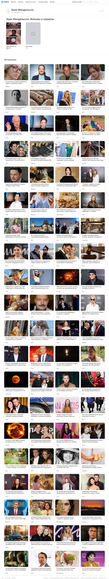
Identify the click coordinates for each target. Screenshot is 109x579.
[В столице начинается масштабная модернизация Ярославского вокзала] (42, 230)
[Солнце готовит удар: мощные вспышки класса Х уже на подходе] (16, 435)
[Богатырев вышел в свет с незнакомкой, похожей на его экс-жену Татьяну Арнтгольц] (16, 153)
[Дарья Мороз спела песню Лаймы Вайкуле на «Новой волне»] (93, 307)
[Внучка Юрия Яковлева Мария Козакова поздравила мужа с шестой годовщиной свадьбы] (16, 255)
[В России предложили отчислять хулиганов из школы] (93, 409)
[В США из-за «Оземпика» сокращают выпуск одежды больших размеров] (67, 153)
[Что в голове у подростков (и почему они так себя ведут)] (93, 102)
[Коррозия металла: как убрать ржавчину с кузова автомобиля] (42, 409)
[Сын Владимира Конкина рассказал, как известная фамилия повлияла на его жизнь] (16, 127)
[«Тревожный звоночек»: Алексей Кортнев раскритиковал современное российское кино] (67, 76)
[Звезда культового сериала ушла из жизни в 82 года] (67, 460)
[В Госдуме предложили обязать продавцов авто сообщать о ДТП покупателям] (16, 537)
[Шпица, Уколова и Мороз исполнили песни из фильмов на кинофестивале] (67, 230)
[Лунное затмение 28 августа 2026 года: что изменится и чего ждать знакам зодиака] (16, 384)
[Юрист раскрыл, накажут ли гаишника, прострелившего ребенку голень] (93, 255)
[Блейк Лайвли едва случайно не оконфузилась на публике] (16, 332)
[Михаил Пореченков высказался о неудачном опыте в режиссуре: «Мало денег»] (16, 358)
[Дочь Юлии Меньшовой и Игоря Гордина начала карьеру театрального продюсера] (93, 435)
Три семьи (29, 46)
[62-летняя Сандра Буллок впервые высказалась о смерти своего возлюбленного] (67, 435)
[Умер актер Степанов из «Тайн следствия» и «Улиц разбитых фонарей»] (16, 281)
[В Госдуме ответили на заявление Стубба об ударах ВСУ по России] (93, 537)
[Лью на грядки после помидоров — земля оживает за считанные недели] (16, 460)
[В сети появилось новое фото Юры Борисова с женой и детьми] (42, 537)
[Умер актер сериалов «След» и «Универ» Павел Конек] (16, 179)
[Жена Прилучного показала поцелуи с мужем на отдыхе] (16, 409)
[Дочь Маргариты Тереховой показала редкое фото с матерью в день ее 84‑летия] (93, 76)
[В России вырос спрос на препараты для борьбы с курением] (42, 204)
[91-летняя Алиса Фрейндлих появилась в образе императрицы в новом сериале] (67, 307)
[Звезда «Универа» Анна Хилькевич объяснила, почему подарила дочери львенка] (42, 486)
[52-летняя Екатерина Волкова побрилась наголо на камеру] (93, 563)
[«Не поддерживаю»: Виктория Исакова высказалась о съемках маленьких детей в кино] (42, 127)
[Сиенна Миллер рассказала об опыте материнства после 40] (67, 537)
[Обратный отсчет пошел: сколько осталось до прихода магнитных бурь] (67, 281)
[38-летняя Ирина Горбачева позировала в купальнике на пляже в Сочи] (67, 486)
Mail (3, 577)
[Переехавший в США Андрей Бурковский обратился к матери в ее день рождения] (42, 76)
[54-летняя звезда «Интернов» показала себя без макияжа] (93, 358)
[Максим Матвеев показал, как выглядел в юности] (93, 281)
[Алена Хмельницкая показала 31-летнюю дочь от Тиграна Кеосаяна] (16, 102)
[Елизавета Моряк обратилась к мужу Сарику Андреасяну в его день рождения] (42, 512)
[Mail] (2, 2)
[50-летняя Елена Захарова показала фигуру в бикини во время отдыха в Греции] (16, 486)
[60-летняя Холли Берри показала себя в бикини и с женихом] (42, 332)
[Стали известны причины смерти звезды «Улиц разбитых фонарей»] (67, 358)
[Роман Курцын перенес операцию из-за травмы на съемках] (67, 384)
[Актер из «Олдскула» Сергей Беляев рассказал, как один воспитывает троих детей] (93, 127)
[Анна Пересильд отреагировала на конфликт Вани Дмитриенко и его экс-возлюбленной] (42, 435)
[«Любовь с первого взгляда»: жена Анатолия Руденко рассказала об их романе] (93, 179)
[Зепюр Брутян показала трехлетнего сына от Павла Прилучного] (93, 486)
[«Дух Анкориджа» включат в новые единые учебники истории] (93, 332)
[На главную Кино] (6, 2)
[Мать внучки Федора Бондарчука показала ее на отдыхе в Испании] (42, 384)
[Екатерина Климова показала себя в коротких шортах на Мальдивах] (42, 281)
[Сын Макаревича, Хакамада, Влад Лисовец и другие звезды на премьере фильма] (67, 127)
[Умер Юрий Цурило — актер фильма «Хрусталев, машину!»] (42, 307)
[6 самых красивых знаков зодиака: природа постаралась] (93, 230)
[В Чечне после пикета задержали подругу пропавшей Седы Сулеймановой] (16, 76)
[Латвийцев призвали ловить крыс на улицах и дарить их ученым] (42, 179)
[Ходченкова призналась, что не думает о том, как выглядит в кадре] (67, 332)
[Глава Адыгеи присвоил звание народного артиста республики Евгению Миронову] (42, 563)
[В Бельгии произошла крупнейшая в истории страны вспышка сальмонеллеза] (93, 460)
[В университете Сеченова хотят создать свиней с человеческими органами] (42, 102)
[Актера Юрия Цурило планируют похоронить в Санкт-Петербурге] (16, 563)
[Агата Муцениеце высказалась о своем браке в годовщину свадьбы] (67, 255)
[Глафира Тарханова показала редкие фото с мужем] (93, 204)
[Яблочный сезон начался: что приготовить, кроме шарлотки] (67, 204)
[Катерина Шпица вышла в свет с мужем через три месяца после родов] (16, 204)
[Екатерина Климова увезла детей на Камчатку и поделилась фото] (67, 179)
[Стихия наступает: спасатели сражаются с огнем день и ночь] (93, 512)
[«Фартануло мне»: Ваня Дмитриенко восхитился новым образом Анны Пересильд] (16, 230)
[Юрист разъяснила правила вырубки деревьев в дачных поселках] (16, 307)
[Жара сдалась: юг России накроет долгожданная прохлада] (93, 153)
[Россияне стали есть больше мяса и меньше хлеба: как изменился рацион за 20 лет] (67, 563)
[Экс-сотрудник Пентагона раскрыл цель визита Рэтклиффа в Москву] (16, 512)
